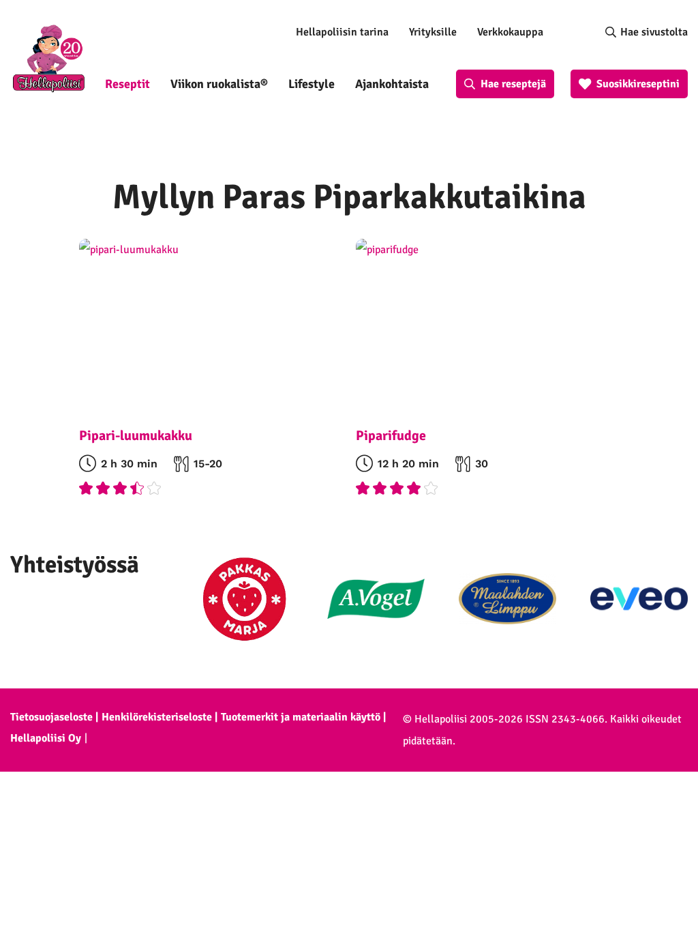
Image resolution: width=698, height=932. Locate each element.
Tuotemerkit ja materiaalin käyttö (300, 717)
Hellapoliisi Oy (45, 738)
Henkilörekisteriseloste (157, 717)
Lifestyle (311, 83)
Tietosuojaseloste (51, 717)
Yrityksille (433, 32)
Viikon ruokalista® (219, 83)
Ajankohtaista (392, 83)
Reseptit (127, 83)
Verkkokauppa (510, 32)
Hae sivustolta (654, 32)
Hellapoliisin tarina (342, 32)
